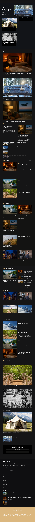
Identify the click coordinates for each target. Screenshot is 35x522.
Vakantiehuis (20, 172)
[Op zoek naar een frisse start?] (5, 147)
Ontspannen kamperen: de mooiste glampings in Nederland (8, 28)
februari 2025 (4, 483)
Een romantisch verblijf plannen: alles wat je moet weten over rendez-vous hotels (18, 74)
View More (30, 160)
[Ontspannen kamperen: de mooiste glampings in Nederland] (9, 23)
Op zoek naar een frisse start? (13, 146)
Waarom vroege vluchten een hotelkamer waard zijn (15, 121)
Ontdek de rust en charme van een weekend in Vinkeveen (17, 155)
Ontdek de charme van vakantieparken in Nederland (24, 192)
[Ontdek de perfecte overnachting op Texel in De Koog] (10, 309)
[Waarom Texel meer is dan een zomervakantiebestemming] (5, 152)
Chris (3, 14)
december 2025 (5, 477)
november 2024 (5, 484)
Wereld (30, 515)
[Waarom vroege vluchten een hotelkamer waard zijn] (17, 110)
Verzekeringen (19, 515)
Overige (21, 514)
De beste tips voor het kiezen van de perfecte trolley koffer (7, 10)
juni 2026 (4, 476)
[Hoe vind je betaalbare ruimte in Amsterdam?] (10, 254)
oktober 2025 (4, 480)
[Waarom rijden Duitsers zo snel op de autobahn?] (10, 184)
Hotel (19, 163)
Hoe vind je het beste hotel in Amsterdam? (8, 43)
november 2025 (5, 479)
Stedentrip (5, 515)
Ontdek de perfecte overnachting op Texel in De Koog (9, 314)
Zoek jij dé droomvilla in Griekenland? (24, 18)
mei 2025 (4, 481)
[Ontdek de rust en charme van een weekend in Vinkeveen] (5, 156)
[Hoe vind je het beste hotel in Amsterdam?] (9, 38)
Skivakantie (29, 514)
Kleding (7, 514)
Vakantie (9, 515)
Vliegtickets (25, 515)
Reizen (19, 180)
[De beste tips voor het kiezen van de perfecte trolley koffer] (23, 10)
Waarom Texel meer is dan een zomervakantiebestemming (8, 246)
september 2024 (5, 485)
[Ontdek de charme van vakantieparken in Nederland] (10, 193)
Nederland (19, 331)
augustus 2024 (5, 487)
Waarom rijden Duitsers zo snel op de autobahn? (25, 182)
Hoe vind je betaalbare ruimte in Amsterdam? (8, 260)
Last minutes (12, 514)
